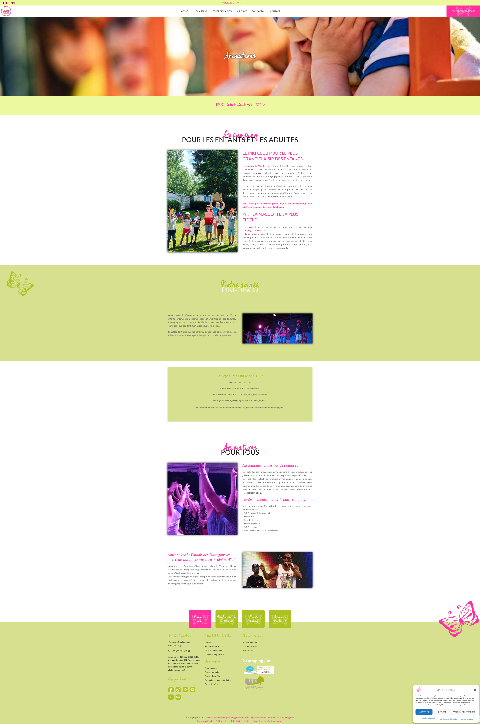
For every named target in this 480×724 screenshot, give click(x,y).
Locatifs (208, 643)
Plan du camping (253, 619)
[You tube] (193, 690)
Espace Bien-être (212, 676)
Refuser (442, 712)
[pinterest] (185, 690)
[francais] (5, 2)
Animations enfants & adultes (218, 680)
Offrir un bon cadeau (214, 651)
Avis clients (247, 651)
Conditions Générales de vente (268, 721)
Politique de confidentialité (448, 719)
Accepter (424, 712)
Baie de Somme (249, 643)
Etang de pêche (212, 684)
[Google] (171, 697)
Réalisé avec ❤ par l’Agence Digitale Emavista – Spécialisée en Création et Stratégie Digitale (249, 717)
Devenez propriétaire (214, 655)
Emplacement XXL (213, 647)
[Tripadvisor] (178, 697)
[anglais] (12, 2)
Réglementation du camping (226, 619)
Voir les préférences (464, 712)
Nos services (210, 668)
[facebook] (171, 690)
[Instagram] (178, 690)
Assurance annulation (280, 619)
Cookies (247, 721)
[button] (475, 689)
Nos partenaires (249, 647)
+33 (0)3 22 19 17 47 (231, 2)
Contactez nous (200, 619)
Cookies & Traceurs (428, 718)
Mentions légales (467, 719)
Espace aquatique (213, 672)
